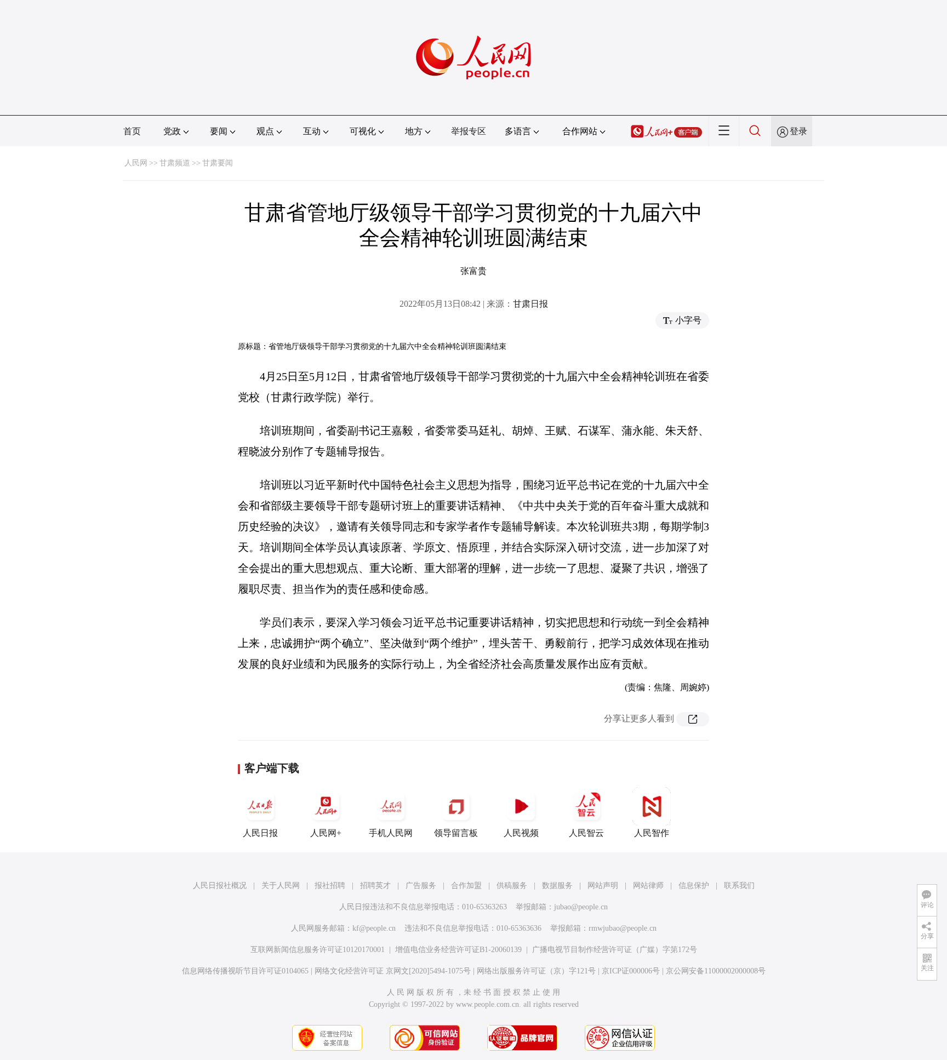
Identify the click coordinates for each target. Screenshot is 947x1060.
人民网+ (325, 833)
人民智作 (651, 833)
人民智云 (586, 833)
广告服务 (421, 885)
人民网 (135, 163)
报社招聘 (330, 885)
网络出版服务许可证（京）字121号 (536, 971)
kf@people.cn (374, 928)
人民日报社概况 (220, 885)
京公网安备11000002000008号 (716, 971)
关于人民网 (280, 885)
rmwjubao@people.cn (623, 928)
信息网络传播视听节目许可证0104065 (245, 971)
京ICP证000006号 (631, 971)
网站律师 (648, 885)
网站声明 (602, 885)
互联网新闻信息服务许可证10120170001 (317, 950)
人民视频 (521, 833)
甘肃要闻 (217, 163)
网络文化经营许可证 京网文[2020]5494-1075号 (393, 971)
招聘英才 (375, 885)
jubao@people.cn (581, 907)
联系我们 (739, 885)
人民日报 (260, 833)
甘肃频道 (174, 163)
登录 (798, 131)
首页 (132, 131)
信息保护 (693, 885)
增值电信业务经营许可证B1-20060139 (458, 950)
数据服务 (557, 885)
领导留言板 (456, 833)
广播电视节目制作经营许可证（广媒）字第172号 (614, 950)
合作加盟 (466, 885)
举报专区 (468, 131)
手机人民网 (391, 833)
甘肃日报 (530, 303)
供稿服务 (512, 885)
